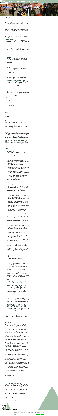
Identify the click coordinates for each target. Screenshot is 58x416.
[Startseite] (4, 1)
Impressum (15, 414)
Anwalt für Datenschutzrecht (13, 400)
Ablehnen (42, 414)
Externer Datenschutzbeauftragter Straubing (20, 399)
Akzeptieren (38, 414)
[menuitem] (11, 1)
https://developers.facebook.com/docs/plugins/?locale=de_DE (12, 328)
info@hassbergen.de (9, 117)
